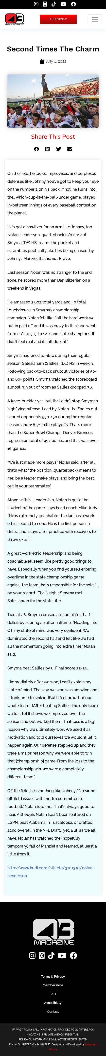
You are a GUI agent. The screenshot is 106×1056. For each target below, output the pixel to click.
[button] (36, 149)
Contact (53, 1011)
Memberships (53, 985)
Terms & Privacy (53, 976)
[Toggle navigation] (95, 19)
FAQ (53, 994)
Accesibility (52, 1003)
